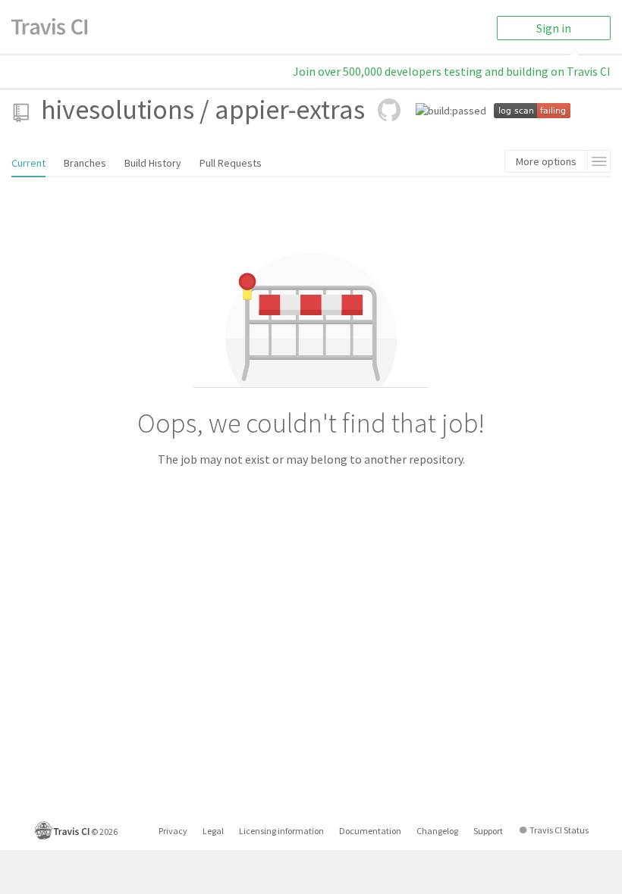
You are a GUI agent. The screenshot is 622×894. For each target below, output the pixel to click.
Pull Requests (230, 163)
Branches (85, 163)
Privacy (173, 830)
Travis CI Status (559, 830)
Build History (152, 163)
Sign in (553, 28)
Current (28, 163)
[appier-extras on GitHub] (389, 109)
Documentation (370, 830)
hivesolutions (117, 109)
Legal (213, 830)
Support (488, 830)
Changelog (437, 830)
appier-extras (290, 109)
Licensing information (281, 830)
